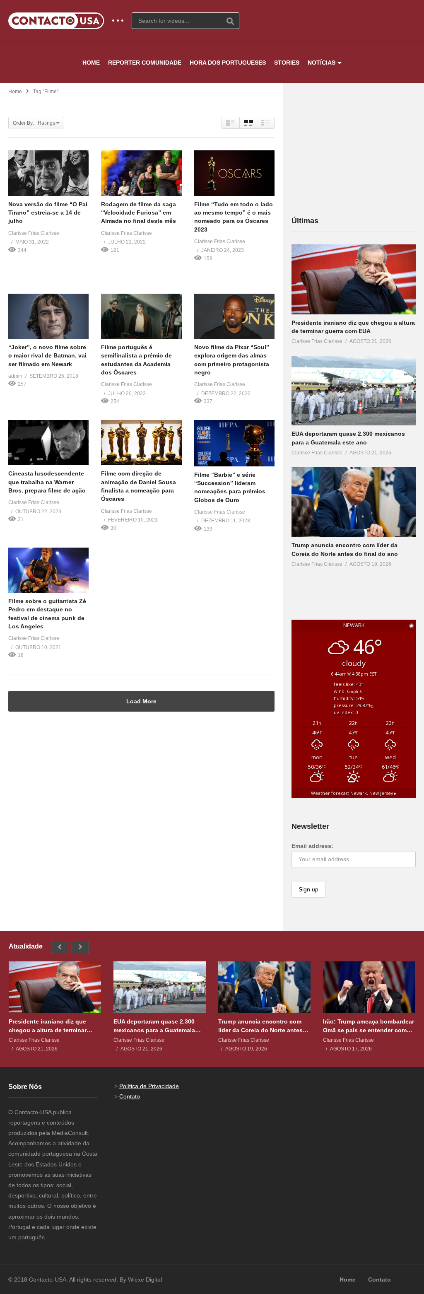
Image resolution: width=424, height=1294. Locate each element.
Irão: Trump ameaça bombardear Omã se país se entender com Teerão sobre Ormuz (368, 1025)
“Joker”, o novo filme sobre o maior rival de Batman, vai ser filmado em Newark (47, 355)
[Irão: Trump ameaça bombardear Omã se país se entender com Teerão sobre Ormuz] (369, 987)
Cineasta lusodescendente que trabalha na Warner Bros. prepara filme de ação (47, 482)
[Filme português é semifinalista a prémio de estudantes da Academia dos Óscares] (141, 316)
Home (15, 91)
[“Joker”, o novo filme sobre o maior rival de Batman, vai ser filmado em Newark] (48, 316)
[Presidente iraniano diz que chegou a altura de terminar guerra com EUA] (354, 279)
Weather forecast (354, 793)
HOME (91, 62)
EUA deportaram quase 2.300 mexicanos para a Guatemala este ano (154, 1025)
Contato (129, 1096)
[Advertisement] (354, 149)
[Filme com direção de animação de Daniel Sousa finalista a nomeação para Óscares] (141, 442)
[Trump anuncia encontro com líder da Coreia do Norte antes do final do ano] (354, 502)
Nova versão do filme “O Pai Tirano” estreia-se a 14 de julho (47, 213)
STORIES (286, 62)
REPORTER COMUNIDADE (144, 62)
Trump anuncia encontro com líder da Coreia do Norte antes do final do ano (260, 1025)
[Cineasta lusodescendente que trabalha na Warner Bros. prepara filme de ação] (48, 442)
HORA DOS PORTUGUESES (228, 62)
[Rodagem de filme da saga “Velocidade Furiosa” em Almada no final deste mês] (141, 173)
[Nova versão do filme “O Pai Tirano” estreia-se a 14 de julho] (48, 173)
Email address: (312, 846)
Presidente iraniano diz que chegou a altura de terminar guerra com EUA (48, 1025)
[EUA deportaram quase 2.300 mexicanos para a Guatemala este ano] (354, 391)
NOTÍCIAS (321, 62)
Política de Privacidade (149, 1086)
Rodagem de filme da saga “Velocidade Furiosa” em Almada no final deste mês (138, 213)
